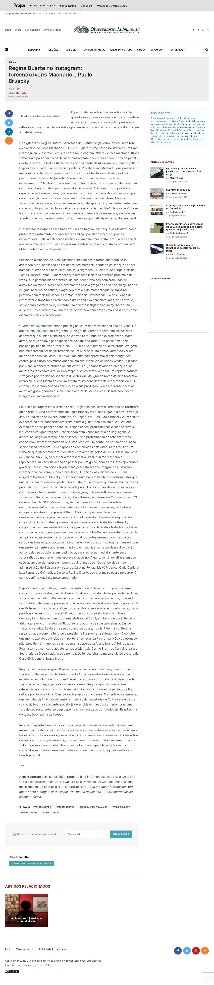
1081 (18, 89)
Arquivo (156, 49)
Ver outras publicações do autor (32, 863)
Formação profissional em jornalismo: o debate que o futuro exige (185, 171)
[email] (9, 141)
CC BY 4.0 (45, 965)
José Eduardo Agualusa (93, 807)
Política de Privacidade (52, 949)
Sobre (18, 29)
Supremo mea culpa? (178, 189)
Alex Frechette (19, 93)
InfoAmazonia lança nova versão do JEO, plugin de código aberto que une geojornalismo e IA (184, 226)
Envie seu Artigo (52, 29)
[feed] (208, 29)
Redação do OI (177, 212)
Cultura (12, 62)
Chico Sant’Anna (178, 193)
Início (8, 29)
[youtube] (203, 29)
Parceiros (176, 49)
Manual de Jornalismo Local (112, 5)
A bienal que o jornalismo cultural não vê (26, 920)
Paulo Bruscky (121, 807)
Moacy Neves (176, 178)
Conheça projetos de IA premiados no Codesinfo (186, 207)
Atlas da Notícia (67, 5)
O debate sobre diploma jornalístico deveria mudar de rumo (183, 248)
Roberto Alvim (51, 812)
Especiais (34, 49)
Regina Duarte (29, 812)
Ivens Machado (42, 807)
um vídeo (42, 331)
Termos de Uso (25, 949)
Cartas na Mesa (94, 49)
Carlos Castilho (177, 254)
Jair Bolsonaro (65, 807)
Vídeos (141, 49)
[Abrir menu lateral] (6, 49)
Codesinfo (86, 5)
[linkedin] (9, 132)
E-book (71, 49)
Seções (53, 49)
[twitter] (198, 29)
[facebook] (194, 29)
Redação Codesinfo (179, 233)
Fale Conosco (32, 29)
